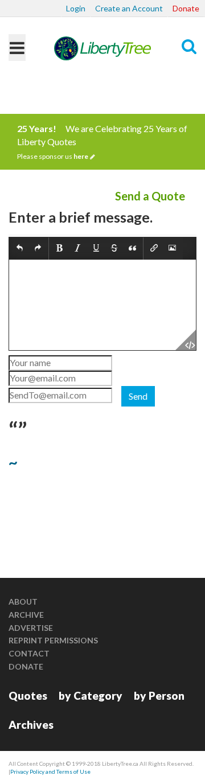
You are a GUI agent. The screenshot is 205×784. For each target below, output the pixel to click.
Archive (26, 614)
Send (138, 396)
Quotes (28, 695)
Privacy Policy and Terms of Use (50, 771)
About (23, 601)
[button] (19, 248)
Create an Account (129, 8)
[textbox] (102, 305)
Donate (186, 8)
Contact (29, 653)
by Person (159, 695)
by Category (90, 695)
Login (75, 8)
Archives (31, 724)
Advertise (31, 628)
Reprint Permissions (53, 640)
